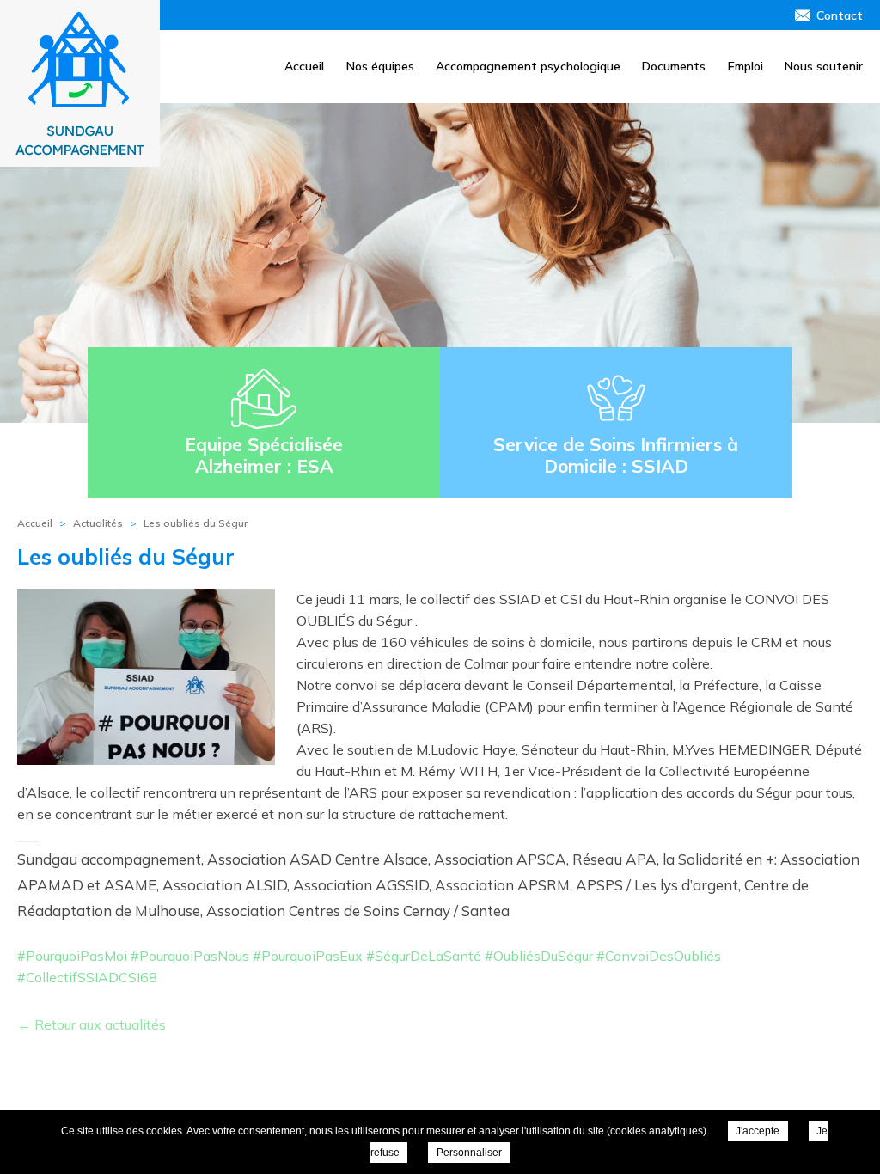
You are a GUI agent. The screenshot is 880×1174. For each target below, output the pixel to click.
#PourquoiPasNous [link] (190, 955)
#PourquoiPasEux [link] (308, 955)
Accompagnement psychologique (528, 66)
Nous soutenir (824, 66)
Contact (839, 15)
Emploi (745, 66)
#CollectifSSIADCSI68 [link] (87, 977)
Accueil (304, 66)
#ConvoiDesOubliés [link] (658, 955)
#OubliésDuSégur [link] (539, 955)
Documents (674, 66)
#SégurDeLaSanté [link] (423, 955)
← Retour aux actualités (91, 1024)
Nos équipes (380, 66)
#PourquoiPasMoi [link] (72, 955)
